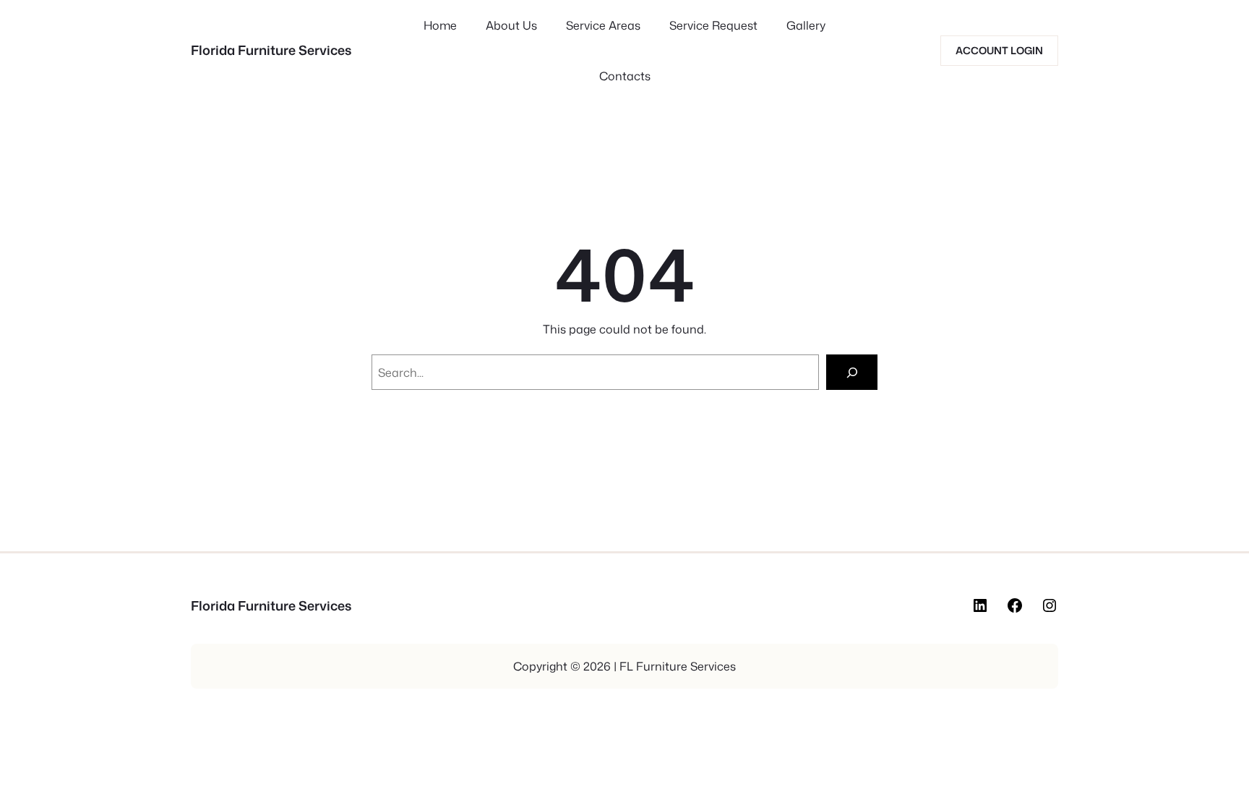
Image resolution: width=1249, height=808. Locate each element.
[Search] (851, 372)
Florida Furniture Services (271, 50)
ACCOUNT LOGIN (999, 50)
